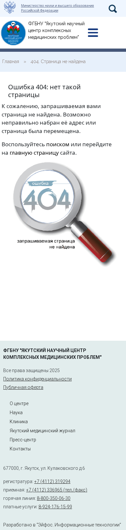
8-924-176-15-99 (55, 506)
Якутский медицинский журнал (42, 430)
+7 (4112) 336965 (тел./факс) (56, 489)
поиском (57, 144)
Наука (16, 412)
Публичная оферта (23, 387)
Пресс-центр (23, 439)
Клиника (19, 421)
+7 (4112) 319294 (52, 481)
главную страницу (34, 152)
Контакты (20, 448)
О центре (19, 403)
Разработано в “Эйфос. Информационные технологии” (62, 524)
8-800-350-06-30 (53, 498)
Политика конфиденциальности (37, 378)
